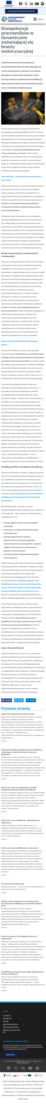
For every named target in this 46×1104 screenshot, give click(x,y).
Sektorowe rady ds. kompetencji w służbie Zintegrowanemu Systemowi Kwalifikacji (19, 788)
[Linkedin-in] (23, 1068)
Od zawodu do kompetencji (12, 884)
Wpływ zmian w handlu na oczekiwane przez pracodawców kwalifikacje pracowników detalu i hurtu (21, 903)
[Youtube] (37, 4)
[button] (38, 19)
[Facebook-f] (21, 4)
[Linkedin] (31, 4)
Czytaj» (4, 741)
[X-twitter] (26, 4)
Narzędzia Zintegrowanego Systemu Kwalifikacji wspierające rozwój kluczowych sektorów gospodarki (21, 752)
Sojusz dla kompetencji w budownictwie (18, 714)
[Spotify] (42, 4)
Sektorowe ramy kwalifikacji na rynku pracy (19, 848)
